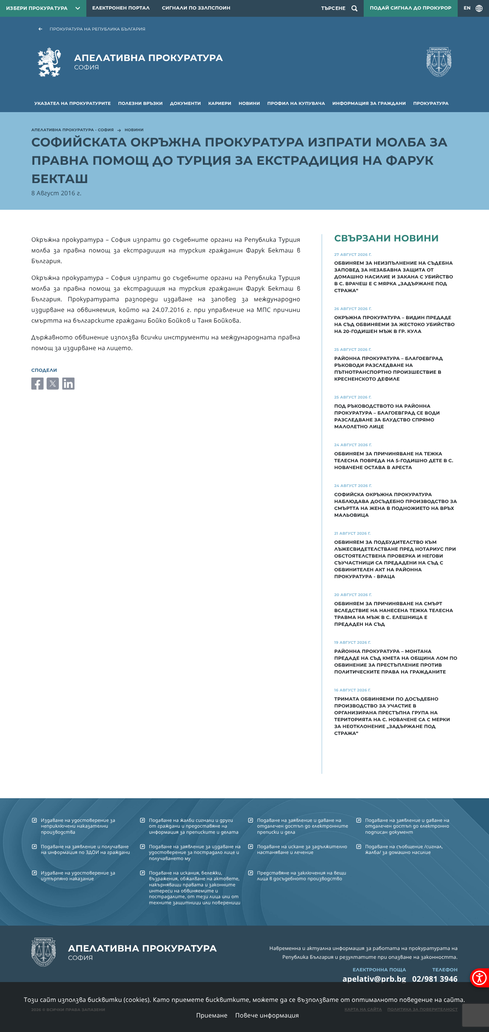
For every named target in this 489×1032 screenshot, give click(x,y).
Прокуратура (431, 103)
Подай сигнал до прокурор (410, 8)
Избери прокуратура (37, 8)
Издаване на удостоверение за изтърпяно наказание (78, 876)
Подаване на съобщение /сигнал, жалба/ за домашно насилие (404, 849)
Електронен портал (121, 8)
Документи (185, 103)
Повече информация (267, 1015)
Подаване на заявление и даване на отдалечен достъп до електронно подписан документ (407, 826)
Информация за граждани (369, 103)
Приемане (211, 1015)
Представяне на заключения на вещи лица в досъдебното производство (301, 876)
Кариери (219, 103)
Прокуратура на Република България (98, 29)
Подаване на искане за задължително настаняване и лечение (302, 849)
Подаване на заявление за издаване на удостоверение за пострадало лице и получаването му (195, 852)
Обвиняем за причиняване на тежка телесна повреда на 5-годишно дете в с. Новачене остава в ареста (393, 461)
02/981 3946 (435, 979)
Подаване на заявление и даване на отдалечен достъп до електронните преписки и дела (302, 826)
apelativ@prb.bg (374, 979)
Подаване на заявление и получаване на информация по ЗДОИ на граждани (85, 849)
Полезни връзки (140, 103)
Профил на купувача (296, 103)
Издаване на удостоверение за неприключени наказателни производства (78, 826)
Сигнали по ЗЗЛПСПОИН (196, 8)
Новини (249, 103)
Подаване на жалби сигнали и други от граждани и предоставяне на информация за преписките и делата (193, 826)
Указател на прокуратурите (72, 103)
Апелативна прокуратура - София (72, 130)
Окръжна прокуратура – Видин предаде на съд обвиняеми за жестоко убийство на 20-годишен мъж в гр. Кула (394, 324)
